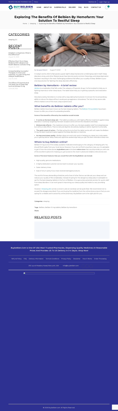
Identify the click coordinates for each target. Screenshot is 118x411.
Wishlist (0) (92, 2)
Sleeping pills (46, 189)
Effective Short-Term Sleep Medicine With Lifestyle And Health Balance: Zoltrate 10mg (19, 62)
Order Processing (100, 259)
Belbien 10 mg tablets (90, 109)
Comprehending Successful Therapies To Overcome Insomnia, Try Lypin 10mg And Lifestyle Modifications (19, 73)
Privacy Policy (66, 259)
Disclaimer (77, 259)
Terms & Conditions (52, 259)
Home (25, 23)
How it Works (87, 259)
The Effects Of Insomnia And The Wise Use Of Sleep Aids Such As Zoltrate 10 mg (18, 84)
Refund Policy (16, 259)
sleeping (33, 23)
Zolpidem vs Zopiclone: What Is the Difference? (19, 54)
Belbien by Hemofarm (69, 207)
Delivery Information (36, 259)
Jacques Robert (42, 70)
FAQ (25, 259)
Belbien (37, 88)
